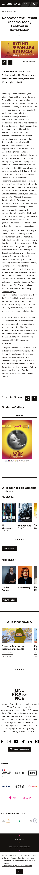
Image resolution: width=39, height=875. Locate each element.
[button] (29, 423)
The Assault (24, 525)
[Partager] (4, 62)
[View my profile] (34, 4)
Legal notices (19, 839)
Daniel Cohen (5, 589)
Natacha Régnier (9, 291)
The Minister (22, 282)
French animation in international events (13, 647)
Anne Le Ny (32, 200)
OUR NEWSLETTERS (21, 749)
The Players (23, 193)
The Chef (32, 193)
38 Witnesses (19, 285)
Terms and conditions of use (19, 847)
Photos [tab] (19, 415)
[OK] (19, 871)
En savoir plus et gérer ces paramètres (17, 866)
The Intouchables (9, 193)
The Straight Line (12, 197)
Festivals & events (29, 61)
